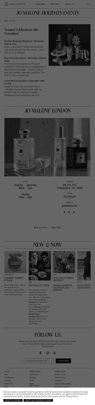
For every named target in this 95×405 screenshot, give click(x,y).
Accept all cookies (13, 400)
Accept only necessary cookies (38, 400)
